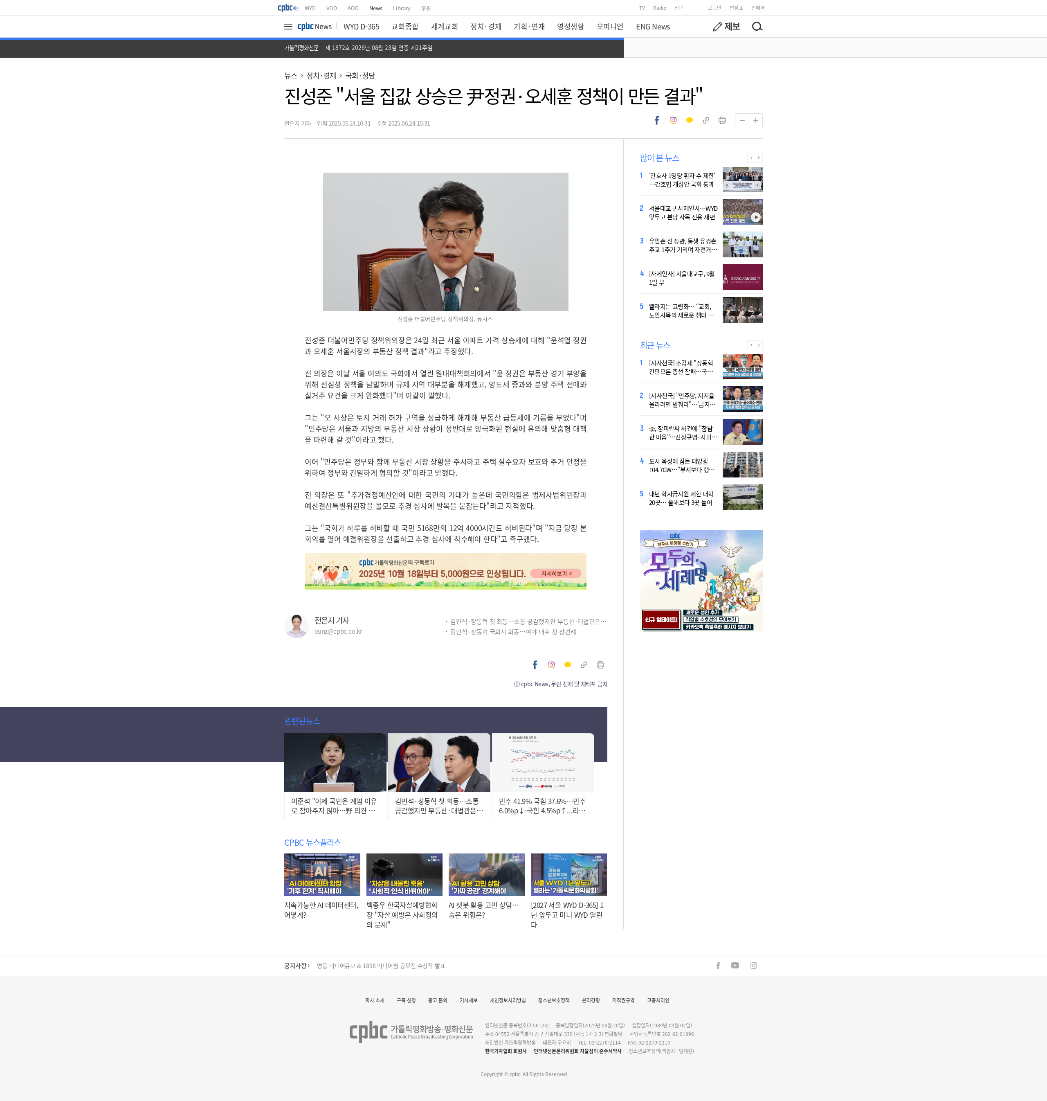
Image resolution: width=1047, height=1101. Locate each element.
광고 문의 (437, 1000)
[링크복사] (706, 120)
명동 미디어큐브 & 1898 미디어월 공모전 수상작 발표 (381, 965)
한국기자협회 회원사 (506, 1050)
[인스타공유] (673, 120)
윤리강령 (591, 1000)
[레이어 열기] (289, 26)
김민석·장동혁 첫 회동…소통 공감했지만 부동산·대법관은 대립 (528, 621)
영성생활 (570, 26)
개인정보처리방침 (508, 1000)
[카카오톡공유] (690, 120)
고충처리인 (658, 1000)
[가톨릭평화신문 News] (315, 27)
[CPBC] (288, 8)
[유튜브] (735, 965)
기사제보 (469, 1000)
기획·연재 (529, 26)
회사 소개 (374, 1000)
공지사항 (295, 965)
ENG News (653, 26)
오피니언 (610, 26)
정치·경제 (485, 26)
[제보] (726, 26)
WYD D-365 (361, 26)
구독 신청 (406, 1000)
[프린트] (722, 120)
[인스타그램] (754, 965)
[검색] (757, 26)
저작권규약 (623, 1000)
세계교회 (444, 26)
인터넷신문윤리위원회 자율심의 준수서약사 (578, 1050)
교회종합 (404, 26)
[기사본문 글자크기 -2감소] (742, 120)
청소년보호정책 (554, 1000)
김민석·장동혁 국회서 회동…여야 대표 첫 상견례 (513, 631)
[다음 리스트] (759, 158)
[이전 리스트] (751, 158)
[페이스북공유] (657, 120)
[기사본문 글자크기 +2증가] (756, 120)
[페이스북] (718, 965)
